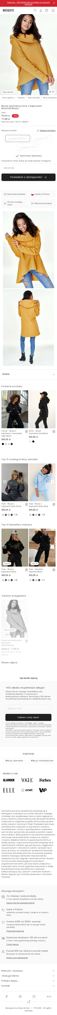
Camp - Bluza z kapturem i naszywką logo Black (11, 433)
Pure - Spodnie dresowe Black (36, 570)
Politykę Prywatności (30, 734)
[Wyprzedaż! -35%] (14, 618)
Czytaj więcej (12, 944)
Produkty (21, 98)
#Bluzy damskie (14, 760)
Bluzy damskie (34, 98)
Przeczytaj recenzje (15, 931)
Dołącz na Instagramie (17, 957)
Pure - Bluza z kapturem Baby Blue (38, 505)
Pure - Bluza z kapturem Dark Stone (11, 505)
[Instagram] (34, 996)
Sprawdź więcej (28, 678)
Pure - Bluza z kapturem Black (8, 570)
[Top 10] (14, 547)
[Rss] (49, 996)
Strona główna (8, 98)
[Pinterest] (20, 996)
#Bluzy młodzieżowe (42, 760)
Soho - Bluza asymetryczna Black (38, 432)
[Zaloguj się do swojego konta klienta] (41, 10)
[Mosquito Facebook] (6, 996)
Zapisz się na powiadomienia (20, 903)
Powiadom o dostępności (26, 177)
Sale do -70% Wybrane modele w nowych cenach (28, 3)
